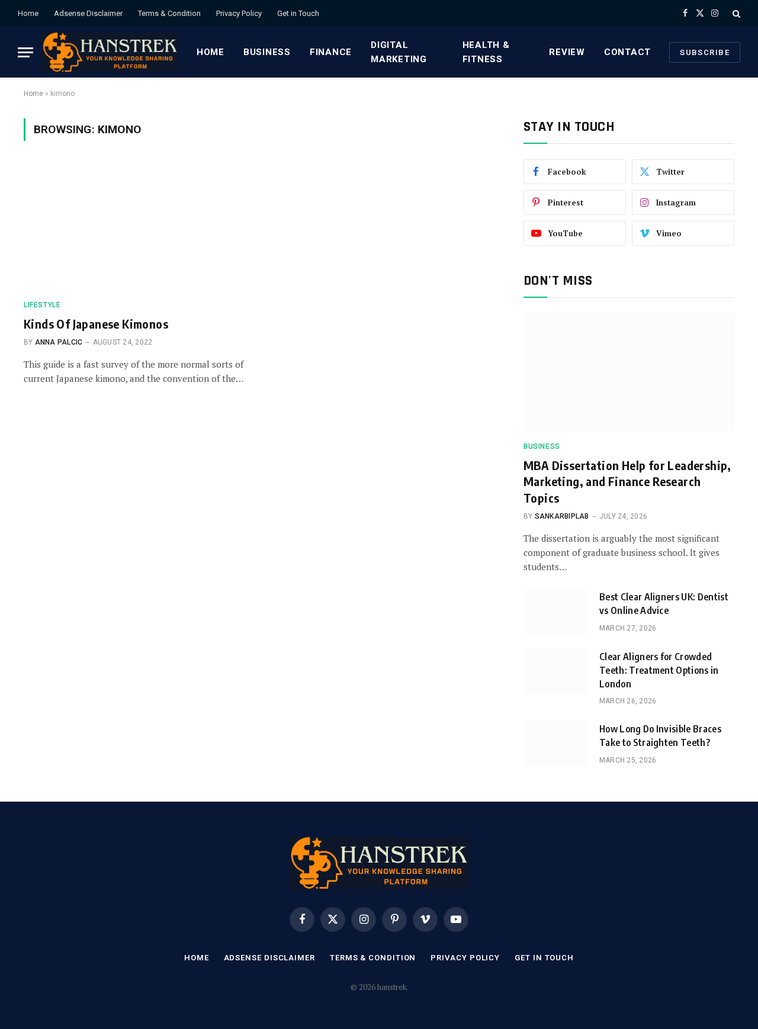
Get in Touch (298, 13)
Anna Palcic (59, 342)
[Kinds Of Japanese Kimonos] (135, 227)
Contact (627, 52)
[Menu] (25, 52)
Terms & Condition (169, 13)
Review (567, 52)
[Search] (735, 13)
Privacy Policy (239, 13)
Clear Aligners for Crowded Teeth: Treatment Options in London (659, 670)
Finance (331, 52)
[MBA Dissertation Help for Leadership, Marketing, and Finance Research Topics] (628, 372)
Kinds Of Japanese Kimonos (96, 323)
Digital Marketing (399, 52)
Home (28, 13)
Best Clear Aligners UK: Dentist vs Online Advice (663, 603)
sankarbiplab (562, 516)
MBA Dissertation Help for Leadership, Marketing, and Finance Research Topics (627, 481)
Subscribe (705, 52)
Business (267, 52)
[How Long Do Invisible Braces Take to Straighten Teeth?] (556, 743)
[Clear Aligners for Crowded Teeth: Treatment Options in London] (556, 671)
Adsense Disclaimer (88, 13)
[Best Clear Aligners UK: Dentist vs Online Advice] (556, 611)
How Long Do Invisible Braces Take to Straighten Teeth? (660, 735)
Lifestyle (42, 305)
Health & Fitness (486, 52)
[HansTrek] (110, 52)
